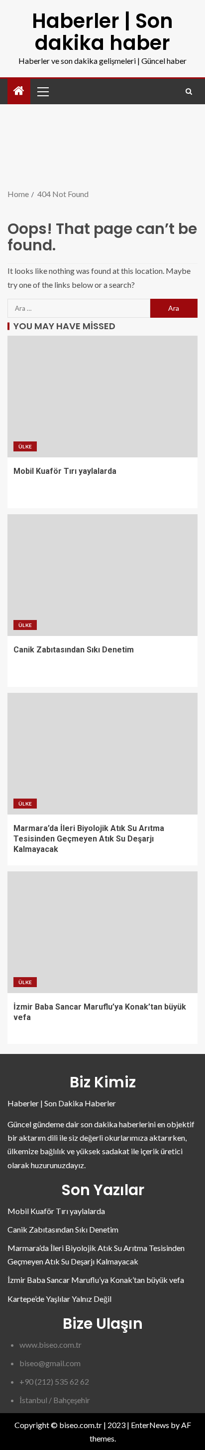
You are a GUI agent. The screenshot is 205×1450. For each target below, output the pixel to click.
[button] (42, 91)
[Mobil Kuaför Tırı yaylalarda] (102, 396)
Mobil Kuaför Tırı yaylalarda (64, 471)
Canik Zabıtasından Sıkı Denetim (73, 649)
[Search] (189, 91)
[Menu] (42, 91)
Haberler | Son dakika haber (102, 32)
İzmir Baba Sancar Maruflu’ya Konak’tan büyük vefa (95, 1279)
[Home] (18, 91)
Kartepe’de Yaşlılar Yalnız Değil (59, 1298)
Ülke (25, 446)
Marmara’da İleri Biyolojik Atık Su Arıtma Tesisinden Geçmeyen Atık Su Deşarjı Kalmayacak (88, 839)
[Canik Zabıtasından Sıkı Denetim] (102, 575)
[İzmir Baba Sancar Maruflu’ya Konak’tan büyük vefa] (102, 932)
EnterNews (150, 1425)
